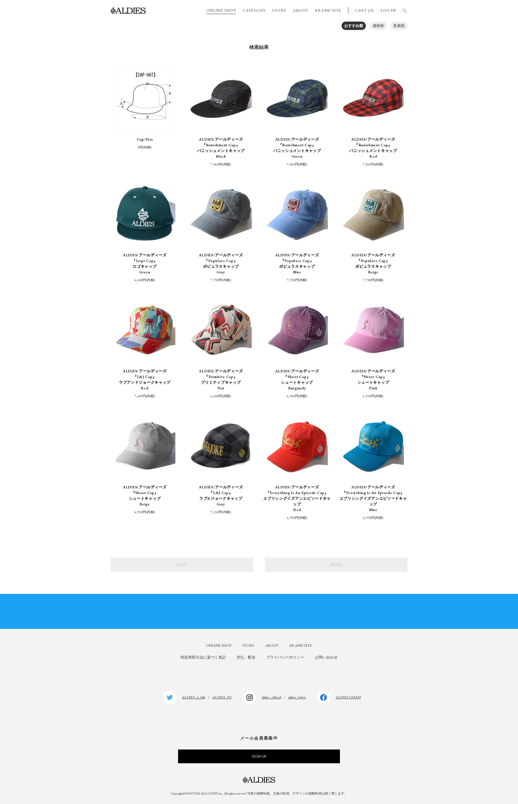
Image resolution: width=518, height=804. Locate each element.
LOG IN (388, 10)
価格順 (378, 25)
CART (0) (364, 10)
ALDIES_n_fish (193, 697)
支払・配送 (246, 657)
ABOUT (300, 10)
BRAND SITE (328, 10)
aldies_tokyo (297, 697)
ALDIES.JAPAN (348, 697)
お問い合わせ (326, 657)
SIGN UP (259, 756)
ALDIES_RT (222, 697)
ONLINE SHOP (221, 10)
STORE (279, 10)
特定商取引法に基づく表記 (203, 657)
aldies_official (271, 697)
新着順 (399, 25)
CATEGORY (254, 10)
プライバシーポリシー (285, 657)
